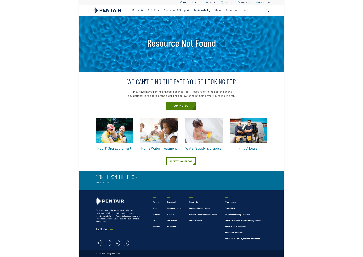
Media (155, 220)
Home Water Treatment (159, 148)
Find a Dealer (245, 2)
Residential (171, 202)
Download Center (196, 220)
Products (137, 10)
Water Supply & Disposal (203, 148)
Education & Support (176, 10)
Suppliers (156, 226)
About (218, 10)
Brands (197, 2)
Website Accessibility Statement (237, 214)
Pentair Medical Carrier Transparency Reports (243, 220)
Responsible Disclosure (234, 232)
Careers (212, 2)
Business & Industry (174, 208)
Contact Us (228, 2)
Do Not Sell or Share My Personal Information (242, 238)
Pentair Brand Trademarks (235, 226)
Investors (232, 10)
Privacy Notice (230, 202)
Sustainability (201, 10)
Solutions (154, 10)
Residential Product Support (200, 208)
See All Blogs (102, 182)
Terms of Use (230, 208)
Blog (184, 2)
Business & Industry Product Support (203, 214)
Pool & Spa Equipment (114, 148)
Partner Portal (264, 2)
